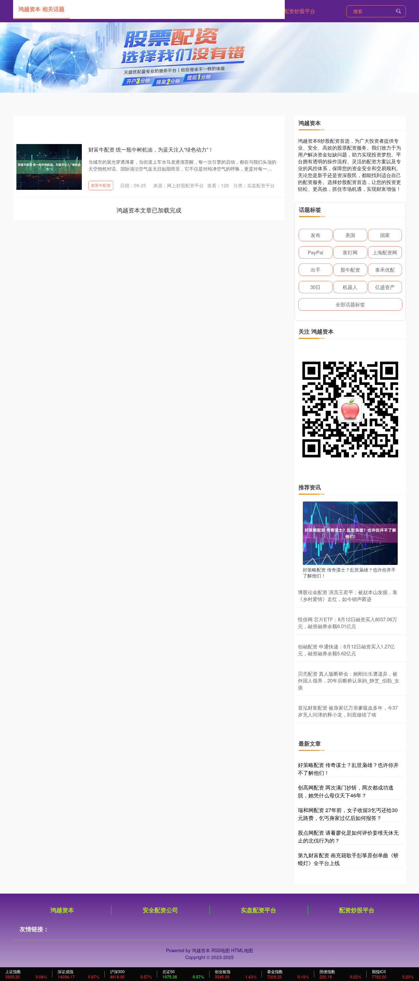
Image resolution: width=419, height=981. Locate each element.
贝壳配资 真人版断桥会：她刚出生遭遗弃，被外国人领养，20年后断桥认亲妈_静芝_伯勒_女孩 (348, 680)
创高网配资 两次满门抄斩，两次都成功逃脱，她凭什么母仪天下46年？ (345, 791)
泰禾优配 (385, 269)
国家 (385, 234)
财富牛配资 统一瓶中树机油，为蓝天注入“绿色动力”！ (150, 149)
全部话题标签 (350, 304)
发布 (315, 234)
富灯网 (350, 252)
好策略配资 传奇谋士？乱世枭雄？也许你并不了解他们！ (349, 572)
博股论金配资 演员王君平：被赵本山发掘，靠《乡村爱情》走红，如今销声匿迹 (347, 595)
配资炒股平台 (299, 11)
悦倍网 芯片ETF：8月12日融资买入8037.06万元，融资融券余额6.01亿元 (347, 622)
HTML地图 (242, 950)
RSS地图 (220, 950)
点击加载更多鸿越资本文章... (149, 210)
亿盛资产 (385, 286)
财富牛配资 (101, 185)
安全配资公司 (160, 910)
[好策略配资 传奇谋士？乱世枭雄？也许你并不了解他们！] (350, 532)
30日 (315, 286)
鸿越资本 (62, 910)
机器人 (350, 286)
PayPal (315, 252)
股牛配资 (350, 269)
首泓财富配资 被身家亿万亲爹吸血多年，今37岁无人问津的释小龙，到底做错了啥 (348, 711)
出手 (315, 269)
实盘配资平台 (258, 910)
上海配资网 (385, 252)
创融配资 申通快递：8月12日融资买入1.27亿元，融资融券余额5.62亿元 (346, 650)
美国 (350, 234)
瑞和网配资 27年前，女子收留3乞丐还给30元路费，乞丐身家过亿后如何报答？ (348, 814)
